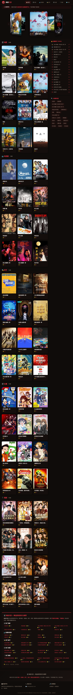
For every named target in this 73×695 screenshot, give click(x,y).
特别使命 (60, 126)
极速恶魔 (59, 101)
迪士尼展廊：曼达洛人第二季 (57, 104)
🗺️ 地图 (68, 2)
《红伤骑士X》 (57, 650)
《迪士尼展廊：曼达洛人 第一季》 (61, 625)
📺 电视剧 (41, 2)
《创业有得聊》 (7, 642)
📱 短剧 (61, 2)
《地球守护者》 (24, 650)
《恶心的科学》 (40, 652)
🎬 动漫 (55, 2)
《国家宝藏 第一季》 (25, 644)
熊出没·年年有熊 (55, 109)
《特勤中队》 (6, 635)
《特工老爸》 (23, 637)
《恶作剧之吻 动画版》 (25, 652)
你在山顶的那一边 (55, 115)
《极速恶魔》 (23, 625)
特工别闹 (66, 126)
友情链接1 (52, 686)
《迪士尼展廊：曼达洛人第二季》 (44, 625)
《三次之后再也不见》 (41, 661)
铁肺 (53, 112)
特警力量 (59, 123)
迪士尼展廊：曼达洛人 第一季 (58, 106)
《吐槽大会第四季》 (8, 644)
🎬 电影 (34, 2)
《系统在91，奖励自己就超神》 (43, 658)
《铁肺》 (39, 629)
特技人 (53, 123)
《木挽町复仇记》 (24, 629)
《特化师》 (6, 637)
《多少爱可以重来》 (58, 661)
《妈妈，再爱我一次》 (8, 661)
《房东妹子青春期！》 (8, 652)
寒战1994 (58, 112)
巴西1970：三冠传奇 (56, 117)
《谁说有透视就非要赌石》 (9, 658)
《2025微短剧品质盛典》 (42, 642)
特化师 (65, 123)
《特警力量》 (57, 635)
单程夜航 (64, 117)
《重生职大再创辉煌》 (25, 661)
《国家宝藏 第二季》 (25, 642)
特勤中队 (59, 120)
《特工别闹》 (57, 637)
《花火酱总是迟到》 (41, 650)
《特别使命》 (40, 637)
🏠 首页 (28, 2)
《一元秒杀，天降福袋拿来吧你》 (27, 658)
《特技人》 (39, 635)
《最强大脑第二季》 (58, 642)
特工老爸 (54, 126)
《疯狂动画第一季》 (8, 650)
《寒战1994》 (57, 629)
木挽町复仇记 (63, 109)
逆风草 (53, 101)
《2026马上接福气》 (58, 644)
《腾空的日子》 (24, 635)
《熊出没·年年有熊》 (8, 629)
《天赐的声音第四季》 (41, 644)
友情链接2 (57, 686)
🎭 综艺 (48, 2)
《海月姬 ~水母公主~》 (59, 652)
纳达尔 (53, 120)
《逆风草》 (6, 625)
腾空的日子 (66, 120)
